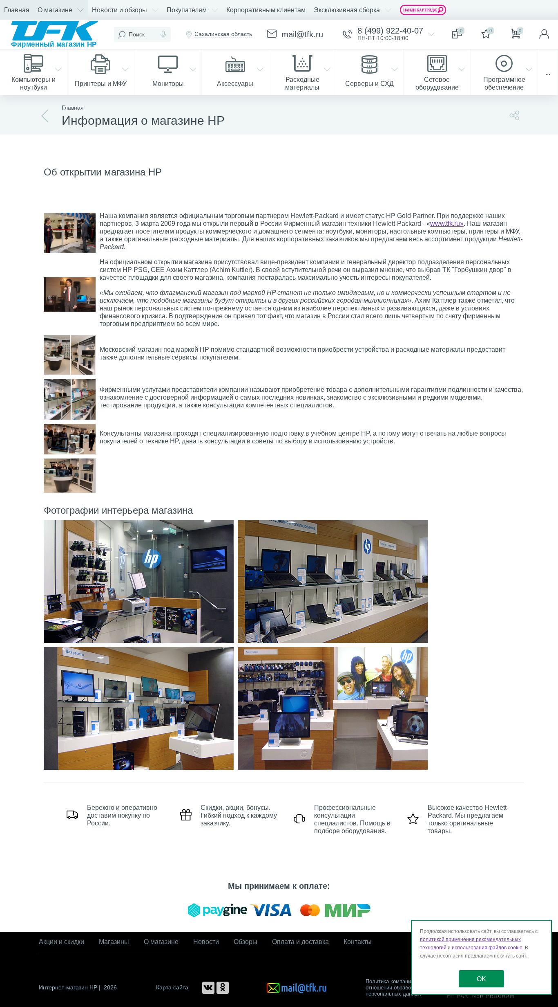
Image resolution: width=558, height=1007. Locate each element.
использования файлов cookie (487, 948)
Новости (206, 941)
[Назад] (45, 116)
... (547, 72)
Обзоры (245, 941)
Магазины (114, 941)
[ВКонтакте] (208, 988)
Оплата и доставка (300, 941)
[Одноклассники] (223, 988)
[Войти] (544, 34)
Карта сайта (172, 987)
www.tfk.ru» (447, 223)
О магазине (161, 941)
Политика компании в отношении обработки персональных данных (393, 987)
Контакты (358, 941)
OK (481, 979)
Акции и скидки (61, 941)
